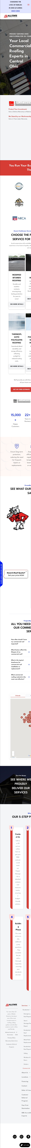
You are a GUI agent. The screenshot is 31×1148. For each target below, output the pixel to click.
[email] (15, 1137)
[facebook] (28, 1137)
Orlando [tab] (17, 695)
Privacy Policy (11, 1037)
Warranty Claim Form (11, 1040)
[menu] (28, 4)
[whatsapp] (21, 1137)
